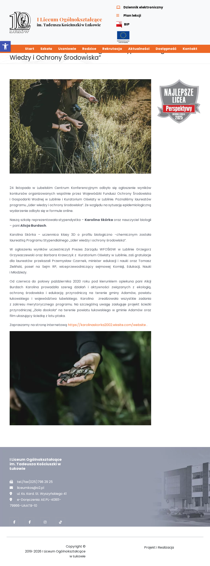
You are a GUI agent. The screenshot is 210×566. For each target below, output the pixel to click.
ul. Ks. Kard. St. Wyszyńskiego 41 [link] (42, 493)
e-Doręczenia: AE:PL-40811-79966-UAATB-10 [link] (35, 502)
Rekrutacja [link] (112, 48)
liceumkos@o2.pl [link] (30, 487)
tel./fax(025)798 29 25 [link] (35, 481)
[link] (5, 46)
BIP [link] (126, 24)
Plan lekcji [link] (132, 15)
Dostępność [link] (166, 48)
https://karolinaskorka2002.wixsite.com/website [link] (107, 324)
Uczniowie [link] (67, 48)
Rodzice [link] (89, 48)
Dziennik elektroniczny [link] (143, 7)
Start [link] (29, 48)
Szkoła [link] (46, 48)
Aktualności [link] (139, 48)
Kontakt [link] (190, 48)
